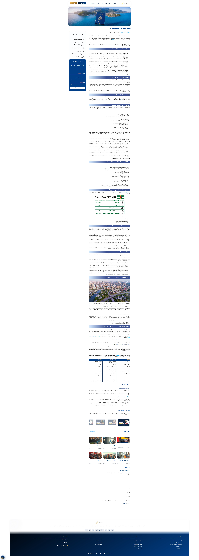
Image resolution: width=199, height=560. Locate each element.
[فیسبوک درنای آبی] (109, 530)
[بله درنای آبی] (86, 530)
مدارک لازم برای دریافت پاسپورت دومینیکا (79, 45)
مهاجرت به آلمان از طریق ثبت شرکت (125, 460)
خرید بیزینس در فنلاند (113, 445)
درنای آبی (128, 32)
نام (129, 488)
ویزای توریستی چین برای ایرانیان (111, 460)
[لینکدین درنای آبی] (99, 530)
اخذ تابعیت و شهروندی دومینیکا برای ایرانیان (78, 49)
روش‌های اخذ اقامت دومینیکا (79, 41)
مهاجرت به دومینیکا (115, 39)
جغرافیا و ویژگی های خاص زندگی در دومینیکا (78, 54)
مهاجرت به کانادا (99, 460)
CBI (121, 99)
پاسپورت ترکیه (117, 355)
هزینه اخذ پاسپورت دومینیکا (125, 192)
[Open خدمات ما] (112, 3)
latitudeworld (123, 342)
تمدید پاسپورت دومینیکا (80, 51)
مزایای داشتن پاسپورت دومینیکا (79, 37)
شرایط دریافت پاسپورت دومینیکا (79, 42)
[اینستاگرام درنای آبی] (90, 530)
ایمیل (128, 492)
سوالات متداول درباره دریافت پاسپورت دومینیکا (78, 57)
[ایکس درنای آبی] (112, 530)
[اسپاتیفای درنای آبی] (106, 530)
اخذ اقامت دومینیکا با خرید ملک (99, 100)
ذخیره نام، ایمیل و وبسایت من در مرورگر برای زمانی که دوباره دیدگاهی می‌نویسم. (114, 500)
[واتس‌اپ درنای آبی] (96, 530)
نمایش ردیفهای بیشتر (125, 384)
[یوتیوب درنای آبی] (102, 530)
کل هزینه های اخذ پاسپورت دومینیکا (78, 47)
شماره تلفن (81, 73)
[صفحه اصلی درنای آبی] (125, 3)
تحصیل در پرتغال (99, 445)
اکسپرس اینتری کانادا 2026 (126, 445)
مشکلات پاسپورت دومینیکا (124, 397)
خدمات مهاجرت (123, 32)
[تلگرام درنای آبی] (93, 530)
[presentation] (90, 422)
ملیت (82, 82)
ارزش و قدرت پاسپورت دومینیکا (79, 39)
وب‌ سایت (128, 496)
